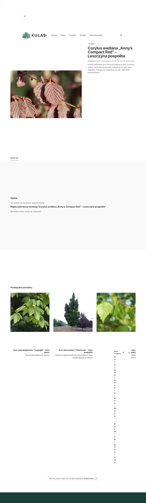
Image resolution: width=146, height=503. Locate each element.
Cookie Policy (89, 478)
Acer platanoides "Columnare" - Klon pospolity (76, 351)
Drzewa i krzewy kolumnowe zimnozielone (71, 355)
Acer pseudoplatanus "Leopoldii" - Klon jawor (31, 351)
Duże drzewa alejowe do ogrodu (37, 355)
